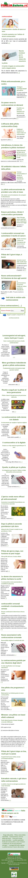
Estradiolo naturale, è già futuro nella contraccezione (14, 779)
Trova (22, 310)
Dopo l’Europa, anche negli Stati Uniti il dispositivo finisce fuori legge (22, 220)
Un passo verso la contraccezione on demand (12, 103)
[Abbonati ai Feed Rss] (5, 817)
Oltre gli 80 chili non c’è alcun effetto (11, 556)
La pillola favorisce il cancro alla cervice (14, 846)
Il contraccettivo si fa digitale (13, 442)
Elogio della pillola (7, 835)
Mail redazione (17, 861)
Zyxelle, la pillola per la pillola (14, 467)
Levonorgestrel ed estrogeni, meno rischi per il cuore (14, 336)
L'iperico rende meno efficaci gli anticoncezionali (12, 497)
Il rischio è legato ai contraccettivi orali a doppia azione (13, 67)
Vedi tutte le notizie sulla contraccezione (15, 298)
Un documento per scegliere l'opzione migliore (14, 422)
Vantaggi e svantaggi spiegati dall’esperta (22, 88)
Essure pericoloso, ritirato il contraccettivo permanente (12, 213)
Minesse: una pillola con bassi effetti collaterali (13, 715)
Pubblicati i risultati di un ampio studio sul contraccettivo (21, 131)
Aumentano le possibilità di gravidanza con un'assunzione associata (13, 503)
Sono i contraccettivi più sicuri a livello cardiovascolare (14, 342)
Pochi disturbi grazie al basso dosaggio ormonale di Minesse (12, 721)
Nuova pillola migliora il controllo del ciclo (12, 640)
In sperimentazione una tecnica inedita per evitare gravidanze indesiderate (21, 285)
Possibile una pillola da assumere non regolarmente (20, 110)
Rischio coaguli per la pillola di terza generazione (14, 391)
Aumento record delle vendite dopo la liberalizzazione (22, 261)
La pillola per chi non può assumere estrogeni (14, 843)
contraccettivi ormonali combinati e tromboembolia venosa (12, 606)
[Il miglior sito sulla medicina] (14, 817)
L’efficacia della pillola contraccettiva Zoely (10, 124)
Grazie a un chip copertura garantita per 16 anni (14, 446)
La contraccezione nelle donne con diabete (14, 418)
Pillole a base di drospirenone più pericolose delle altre (14, 396)
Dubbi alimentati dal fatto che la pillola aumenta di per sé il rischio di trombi (21, 154)
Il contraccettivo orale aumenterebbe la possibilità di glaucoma (11, 583)
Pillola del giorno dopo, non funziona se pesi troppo (12, 552)
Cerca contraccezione (11, 305)
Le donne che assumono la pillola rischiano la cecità (12, 577)
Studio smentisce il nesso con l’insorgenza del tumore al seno (21, 241)
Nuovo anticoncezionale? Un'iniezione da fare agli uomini (13, 276)
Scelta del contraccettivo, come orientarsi (13, 841)
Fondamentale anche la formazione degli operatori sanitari (14, 369)
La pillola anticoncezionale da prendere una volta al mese (13, 190)
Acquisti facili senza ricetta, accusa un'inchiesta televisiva (10, 757)
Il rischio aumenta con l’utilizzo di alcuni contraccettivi (13, 35)
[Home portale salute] (14, 9)
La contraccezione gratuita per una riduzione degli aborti (13, 661)
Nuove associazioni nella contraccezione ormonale (11, 636)
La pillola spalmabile (18, 840)
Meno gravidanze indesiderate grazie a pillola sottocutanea (14, 363)
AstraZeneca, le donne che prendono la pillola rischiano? (13, 146)
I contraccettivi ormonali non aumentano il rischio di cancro (13, 234)
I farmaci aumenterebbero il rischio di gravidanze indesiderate (22, 175)
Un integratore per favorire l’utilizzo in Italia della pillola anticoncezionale (14, 471)
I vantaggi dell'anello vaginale (16, 845)
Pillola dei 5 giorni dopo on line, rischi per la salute (13, 752)
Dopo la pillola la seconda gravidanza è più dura (11, 524)
